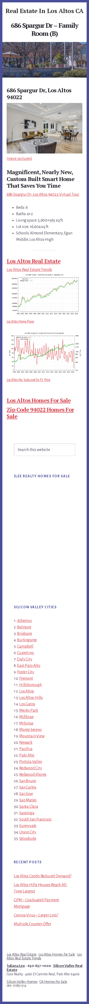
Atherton (24, 621)
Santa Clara (28, 806)
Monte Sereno (30, 730)
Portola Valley (30, 762)
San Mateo (28, 800)
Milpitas (26, 723)
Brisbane (24, 634)
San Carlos (27, 787)
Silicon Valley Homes (22, 982)
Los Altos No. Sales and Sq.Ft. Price (28, 380)
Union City (27, 832)
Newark (26, 742)
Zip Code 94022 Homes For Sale (40, 413)
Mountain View (31, 736)
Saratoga (26, 813)
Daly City (24, 659)
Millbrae (26, 717)
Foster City (25, 672)
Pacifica (25, 749)
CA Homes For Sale (53, 982)
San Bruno (27, 781)
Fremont (26, 678)
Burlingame (27, 640)
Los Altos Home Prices (20, 321)
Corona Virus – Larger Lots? (36, 915)
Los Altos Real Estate (34, 261)
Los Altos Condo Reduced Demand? (42, 876)
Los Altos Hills (31, 698)
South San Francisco (35, 819)
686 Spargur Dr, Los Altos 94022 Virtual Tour (43, 194)
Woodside (27, 839)
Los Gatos (27, 704)
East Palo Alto (28, 666)
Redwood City (30, 768)
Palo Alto (26, 755)
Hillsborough (30, 685)
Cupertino (25, 653)
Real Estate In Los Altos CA (44, 11)
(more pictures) (19, 159)
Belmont (24, 627)
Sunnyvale (27, 826)
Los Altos (26, 691)
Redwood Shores (32, 774)
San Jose (26, 794)
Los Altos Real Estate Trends (29, 270)
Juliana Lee (16, 966)
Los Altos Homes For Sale (39, 400)
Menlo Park (28, 710)
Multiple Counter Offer (32, 924)
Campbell (25, 646)
